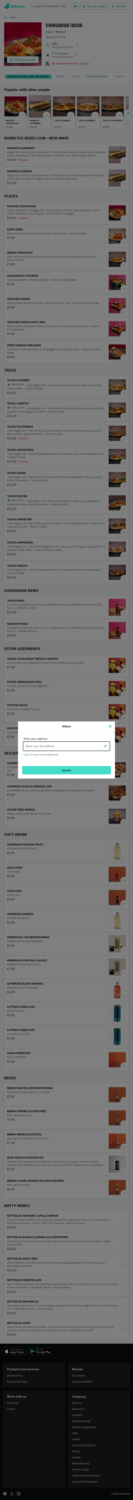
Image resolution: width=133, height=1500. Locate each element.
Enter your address (35, 738)
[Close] (110, 726)
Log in (27, 754)
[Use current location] (105, 746)
